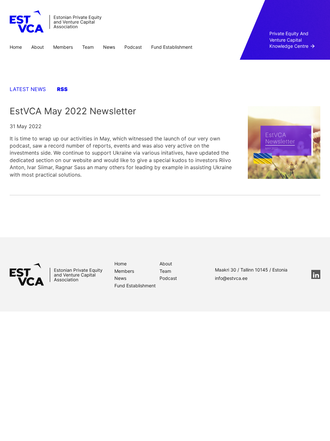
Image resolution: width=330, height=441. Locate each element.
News (109, 47)
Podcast (133, 47)
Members (63, 47)
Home (16, 47)
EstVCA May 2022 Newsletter (73, 111)
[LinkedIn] (315, 274)
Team (88, 47)
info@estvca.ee (231, 278)
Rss (62, 89)
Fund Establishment (171, 47)
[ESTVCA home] (56, 274)
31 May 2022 (26, 126)
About (37, 47)
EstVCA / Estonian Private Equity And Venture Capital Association (56, 21)
